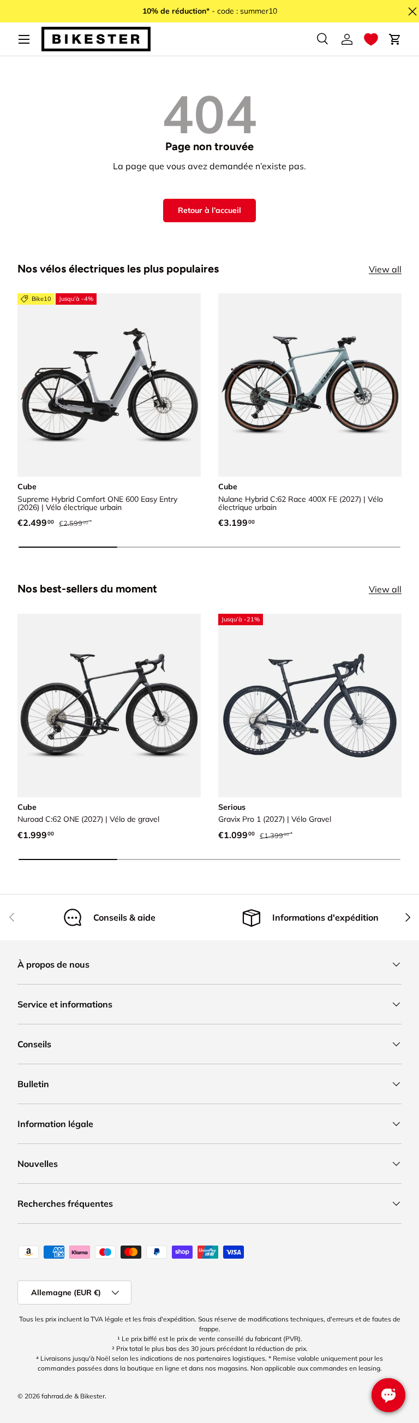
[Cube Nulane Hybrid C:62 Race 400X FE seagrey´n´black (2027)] (310, 385)
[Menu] (24, 39)
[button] (371, 39)
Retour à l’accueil (209, 210)
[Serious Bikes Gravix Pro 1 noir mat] (310, 705)
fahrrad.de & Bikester (73, 1396)
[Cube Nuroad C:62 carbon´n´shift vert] (109, 705)
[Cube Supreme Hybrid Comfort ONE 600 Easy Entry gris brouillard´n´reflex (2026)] (109, 385)
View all (385, 269)
